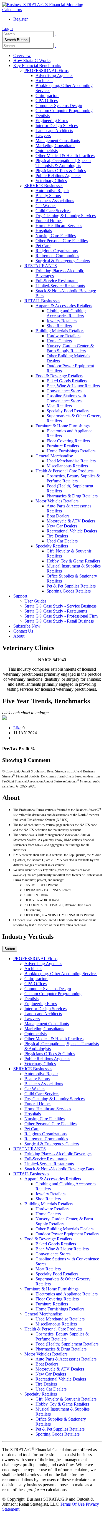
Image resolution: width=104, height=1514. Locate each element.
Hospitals (43, 230)
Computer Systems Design (58, 105)
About (18, 636)
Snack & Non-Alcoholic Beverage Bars (59, 1168)
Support (20, 596)
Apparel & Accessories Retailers (63, 305)
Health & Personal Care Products (64, 471)
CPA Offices (46, 100)
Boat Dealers (58, 516)
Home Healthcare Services (58, 225)
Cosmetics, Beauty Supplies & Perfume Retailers (73, 478)
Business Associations (54, 200)
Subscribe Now (26, 626)
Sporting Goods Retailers (69, 591)
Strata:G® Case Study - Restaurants (55, 611)
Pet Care (42, 245)
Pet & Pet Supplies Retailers (71, 586)
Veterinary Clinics (51, 180)
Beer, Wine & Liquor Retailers (73, 385)
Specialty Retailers (51, 546)
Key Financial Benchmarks (37, 65)
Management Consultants (57, 140)
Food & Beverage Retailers (59, 375)
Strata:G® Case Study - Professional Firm (61, 616)
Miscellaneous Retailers (67, 466)
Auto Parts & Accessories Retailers (66, 1359)
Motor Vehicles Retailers (56, 501)
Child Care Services (52, 210)
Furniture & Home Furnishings (62, 425)
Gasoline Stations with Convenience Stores (66, 398)
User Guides (35, 601)
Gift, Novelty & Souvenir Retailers (66, 1399)
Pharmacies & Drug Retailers (72, 496)
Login (7, 28)
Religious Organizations (56, 250)
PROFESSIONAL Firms (46, 70)
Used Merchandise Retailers (71, 461)
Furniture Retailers (63, 445)
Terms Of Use (72, 1504)
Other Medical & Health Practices (65, 155)
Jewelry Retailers (62, 320)
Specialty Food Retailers (68, 410)
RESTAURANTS (40, 265)
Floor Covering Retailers (68, 440)
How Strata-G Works (31, 60)
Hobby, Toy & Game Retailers (73, 561)
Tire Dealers (57, 536)
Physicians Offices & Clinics (60, 170)
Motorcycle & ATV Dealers (71, 521)
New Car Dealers (62, 526)
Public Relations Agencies (58, 175)
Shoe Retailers (59, 325)
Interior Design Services (56, 125)
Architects (44, 80)
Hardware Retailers (63, 335)
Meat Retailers (59, 405)
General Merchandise (54, 456)
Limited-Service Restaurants (60, 285)
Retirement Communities (57, 255)
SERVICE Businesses (43, 185)
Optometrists (46, 150)
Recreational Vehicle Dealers (72, 531)
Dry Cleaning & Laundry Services (65, 215)
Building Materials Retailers (59, 330)
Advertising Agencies (54, 75)
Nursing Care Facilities (55, 235)
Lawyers (43, 135)
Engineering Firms (51, 120)
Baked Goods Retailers (67, 380)
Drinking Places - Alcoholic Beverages (58, 1153)
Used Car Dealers (62, 541)
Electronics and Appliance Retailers (66, 1294)
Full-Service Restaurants (56, 280)
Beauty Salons (48, 195)
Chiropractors (47, 95)
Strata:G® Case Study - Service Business (60, 606)
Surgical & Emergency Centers (62, 260)
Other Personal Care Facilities (61, 240)
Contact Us (23, 631)
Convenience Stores (64, 390)
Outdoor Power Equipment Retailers (67, 1233)
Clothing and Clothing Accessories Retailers (66, 313)
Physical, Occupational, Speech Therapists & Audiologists (63, 163)
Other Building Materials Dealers (64, 1228)
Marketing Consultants (55, 145)
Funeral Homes (48, 220)
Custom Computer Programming (64, 110)
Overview (22, 55)
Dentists (42, 115)
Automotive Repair (52, 190)
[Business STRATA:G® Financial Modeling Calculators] (52, 9)
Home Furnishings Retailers (71, 450)
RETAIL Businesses (42, 300)
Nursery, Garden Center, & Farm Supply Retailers (70, 348)
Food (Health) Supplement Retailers (66, 1344)
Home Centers (59, 340)
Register (20, 19)
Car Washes (45, 205)
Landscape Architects (54, 130)
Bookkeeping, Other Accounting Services (60, 973)
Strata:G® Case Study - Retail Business (59, 621)
